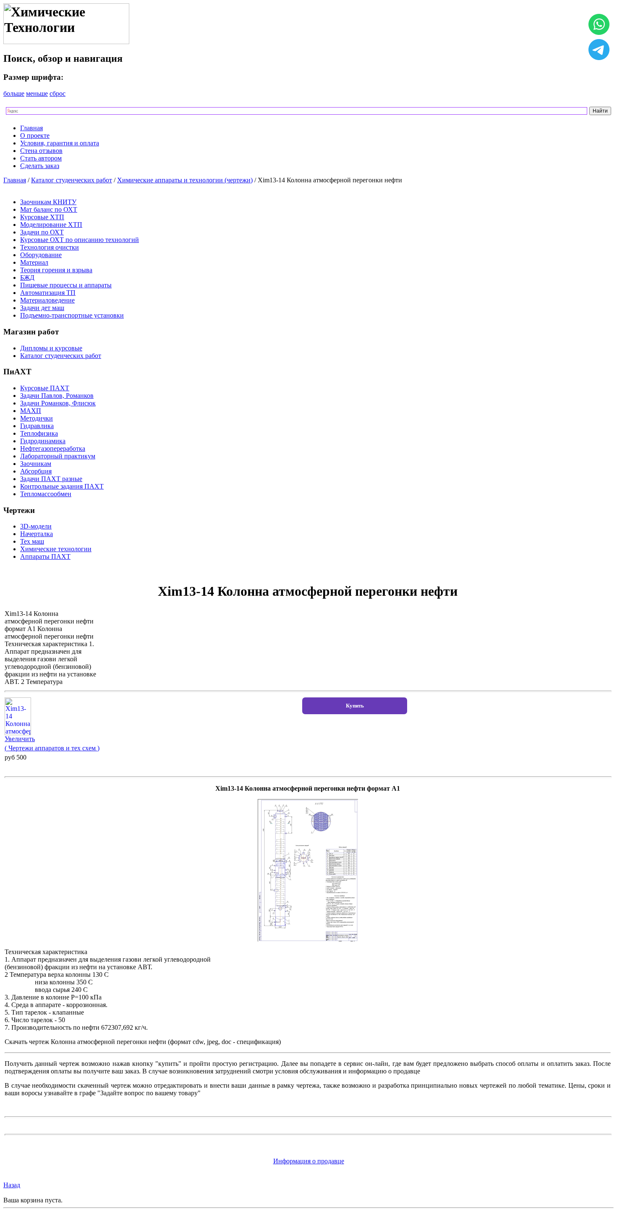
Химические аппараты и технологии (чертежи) (185, 180)
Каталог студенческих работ (71, 180)
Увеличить (20, 738)
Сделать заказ (39, 165)
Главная (31, 127)
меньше (37, 93)
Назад (11, 1185)
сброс (57, 93)
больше (13, 93)
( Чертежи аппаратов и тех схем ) (52, 748)
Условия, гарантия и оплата (59, 143)
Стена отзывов (41, 150)
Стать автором (41, 158)
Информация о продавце (308, 1161)
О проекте (35, 135)
